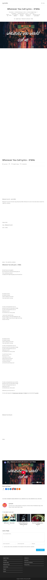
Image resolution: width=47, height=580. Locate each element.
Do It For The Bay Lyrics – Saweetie (37, 523)
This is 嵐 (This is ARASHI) (15, 15)
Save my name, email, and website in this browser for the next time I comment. (19, 546)
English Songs (33, 12)
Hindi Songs (20, 393)
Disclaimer (26, 560)
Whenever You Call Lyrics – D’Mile (27, 18)
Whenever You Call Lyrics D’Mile (36, 15)
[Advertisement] (23, 61)
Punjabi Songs (6, 562)
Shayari (4, 569)
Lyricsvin (11, 12)
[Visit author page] (4, 505)
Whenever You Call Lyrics (28, 15)
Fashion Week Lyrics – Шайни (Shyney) (23, 523)
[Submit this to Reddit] (17, 489)
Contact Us (26, 558)
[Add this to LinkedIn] (10, 489)
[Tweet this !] (8, 489)
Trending (5, 560)
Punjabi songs (15, 393)
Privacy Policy (26, 564)
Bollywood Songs (6, 564)
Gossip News (5, 566)
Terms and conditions (28, 562)
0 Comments (13, 13)
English (25, 393)
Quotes (4, 571)
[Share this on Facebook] (6, 489)
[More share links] (19, 489)
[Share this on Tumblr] (15, 489)
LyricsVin (5, 3)
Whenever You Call (22, 15)
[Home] (14, 18)
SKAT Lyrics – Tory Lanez (9, 523)
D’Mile (10, 15)
